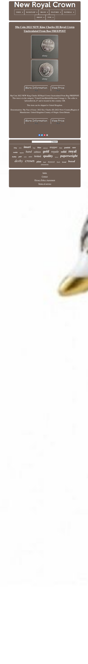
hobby (14, 157)
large (34, 148)
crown (29, 161)
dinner (56, 157)
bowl (44, 162)
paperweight (68, 156)
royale (55, 151)
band (29, 151)
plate (39, 161)
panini (67, 147)
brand (64, 162)
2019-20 (45, 148)
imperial (22, 152)
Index (45, 173)
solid (63, 151)
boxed (71, 161)
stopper (53, 147)
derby (19, 160)
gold (46, 151)
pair (20, 157)
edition (37, 152)
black (58, 162)
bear (60, 148)
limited (37, 156)
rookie (15, 152)
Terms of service (44, 183)
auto (30, 157)
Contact (45, 176)
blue (39, 147)
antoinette (45, 165)
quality (48, 156)
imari (27, 147)
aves (25, 157)
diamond (51, 162)
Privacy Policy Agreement (45, 180)
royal (72, 151)
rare (74, 147)
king (15, 148)
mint (20, 148)
